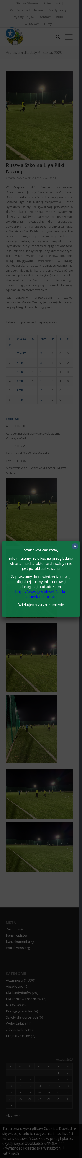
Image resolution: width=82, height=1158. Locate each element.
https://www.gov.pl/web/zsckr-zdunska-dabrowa (41, 594)
